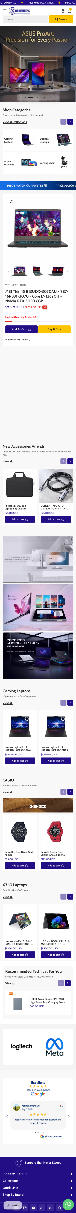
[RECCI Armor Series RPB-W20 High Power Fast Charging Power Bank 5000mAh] (17, 1002)
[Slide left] (63, 122)
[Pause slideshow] (56, 97)
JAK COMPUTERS (15, 1181)
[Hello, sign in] (63, 11)
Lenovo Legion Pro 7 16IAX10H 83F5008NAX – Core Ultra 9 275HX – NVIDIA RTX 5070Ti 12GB (55, 749)
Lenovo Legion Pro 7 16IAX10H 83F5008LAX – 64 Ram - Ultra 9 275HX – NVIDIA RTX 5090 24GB (19, 749)
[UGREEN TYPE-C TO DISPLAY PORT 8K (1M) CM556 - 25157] (56, 486)
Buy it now (54, 329)
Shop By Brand (13, 1201)
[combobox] (25, 19)
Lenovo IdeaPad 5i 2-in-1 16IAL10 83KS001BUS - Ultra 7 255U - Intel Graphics (18, 943)
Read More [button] (38, 1131)
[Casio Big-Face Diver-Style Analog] (20, 832)
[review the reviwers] (61, 1105)
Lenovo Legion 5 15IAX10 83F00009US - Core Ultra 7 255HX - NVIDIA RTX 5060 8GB (20, 415)
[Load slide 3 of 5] (35, 97)
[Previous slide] (20, 97)
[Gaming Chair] (55, 163)
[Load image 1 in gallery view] (19, 271)
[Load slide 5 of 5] (45, 97)
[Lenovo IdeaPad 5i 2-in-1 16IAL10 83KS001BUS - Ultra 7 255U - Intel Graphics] (20, 921)
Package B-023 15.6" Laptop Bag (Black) (16, 507)
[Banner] (21, 1047)
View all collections (15, 122)
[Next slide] (50, 97)
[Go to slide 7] (35, 1138)
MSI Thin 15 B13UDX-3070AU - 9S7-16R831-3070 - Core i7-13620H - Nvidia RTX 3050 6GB (37, 296)
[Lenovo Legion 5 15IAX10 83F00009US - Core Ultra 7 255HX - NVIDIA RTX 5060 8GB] (20, 393)
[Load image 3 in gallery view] (56, 271)
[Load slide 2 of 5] (29, 97)
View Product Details (16, 339)
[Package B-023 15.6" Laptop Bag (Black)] (20, 486)
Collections (10, 1187)
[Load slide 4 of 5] (41, 97)
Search (63, 19)
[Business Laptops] (55, 140)
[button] (6, 11)
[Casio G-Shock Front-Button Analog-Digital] (56, 832)
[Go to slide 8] (38, 1138)
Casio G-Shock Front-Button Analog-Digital (53, 854)
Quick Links (11, 1194)
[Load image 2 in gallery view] (38, 271)
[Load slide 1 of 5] (25, 97)
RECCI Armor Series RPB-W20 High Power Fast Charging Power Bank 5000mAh (48, 1000)
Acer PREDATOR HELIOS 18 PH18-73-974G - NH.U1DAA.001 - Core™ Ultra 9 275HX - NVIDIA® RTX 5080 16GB (55, 415)
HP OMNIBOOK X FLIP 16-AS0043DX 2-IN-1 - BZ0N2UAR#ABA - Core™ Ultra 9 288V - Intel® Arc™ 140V (56, 943)
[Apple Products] (20, 163)
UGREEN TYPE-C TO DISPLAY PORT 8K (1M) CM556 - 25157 (54, 507)
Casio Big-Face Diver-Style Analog (19, 854)
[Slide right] (70, 122)
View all (8, 369)
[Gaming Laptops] (20, 140)
